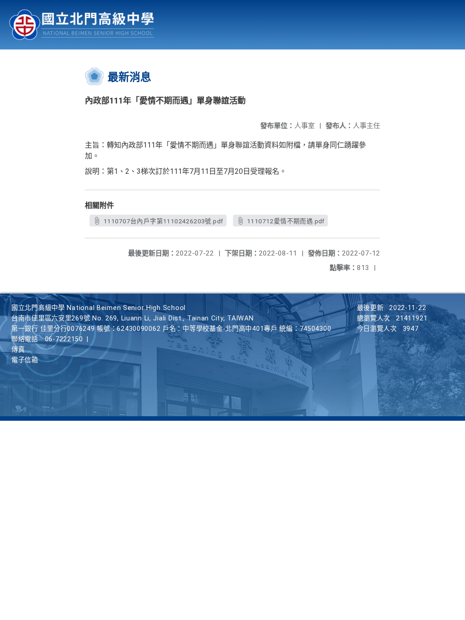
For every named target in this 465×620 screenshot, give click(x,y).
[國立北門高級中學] (81, 24)
